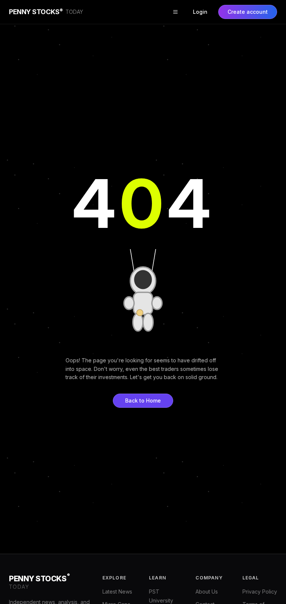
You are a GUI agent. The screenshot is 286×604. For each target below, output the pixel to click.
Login (200, 12)
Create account (248, 12)
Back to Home (143, 400)
